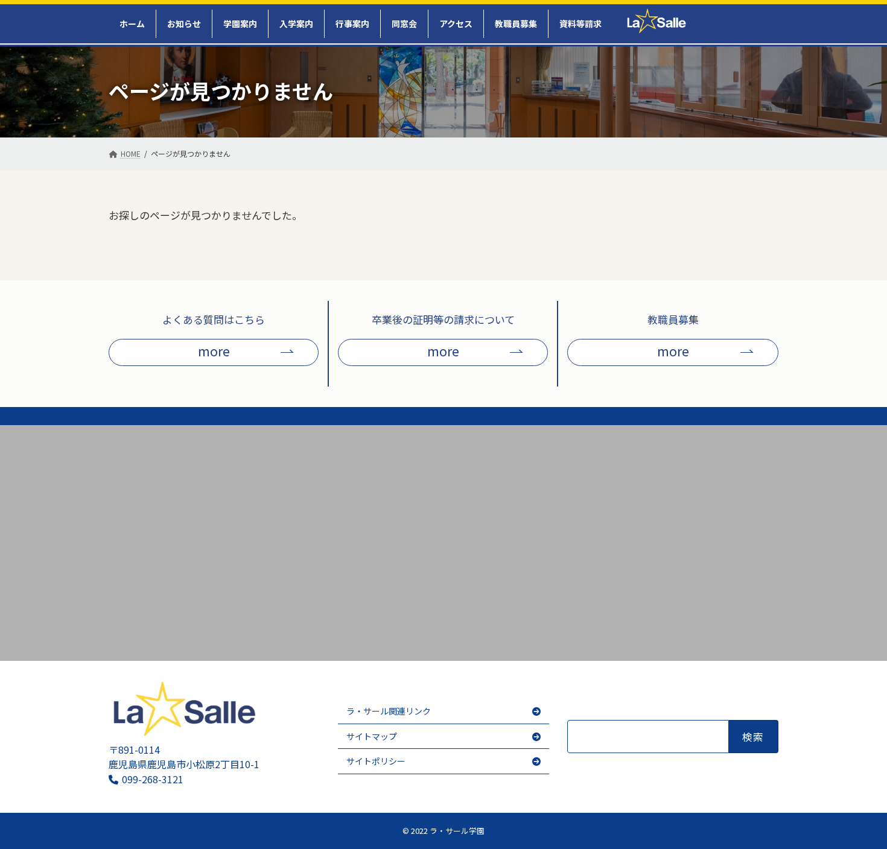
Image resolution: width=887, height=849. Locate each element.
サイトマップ (371, 736)
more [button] (214, 350)
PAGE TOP (863, 828)
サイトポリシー (375, 761)
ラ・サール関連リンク (388, 711)
